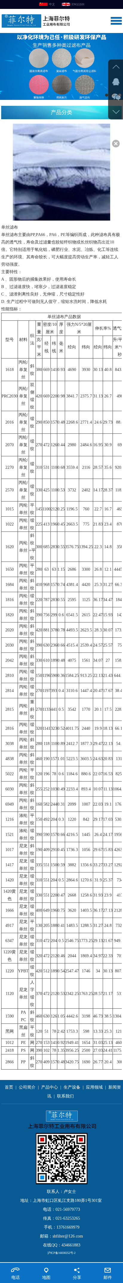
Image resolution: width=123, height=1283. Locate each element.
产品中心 (49, 1087)
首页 (9, 1087)
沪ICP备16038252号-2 (61, 1252)
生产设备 (72, 1087)
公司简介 (27, 1087)
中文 (52, 4)
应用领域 (94, 1087)
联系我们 (65, 1096)
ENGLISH (78, 4)
